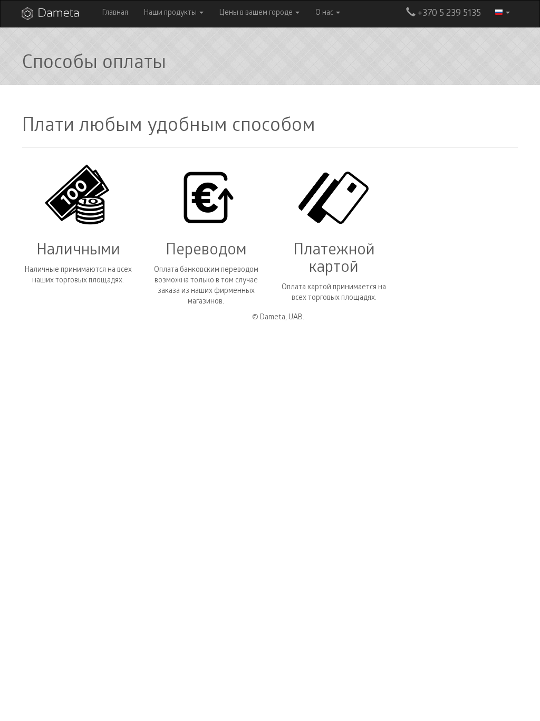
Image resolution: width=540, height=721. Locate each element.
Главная (115, 13)
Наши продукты (171, 13)
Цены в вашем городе (256, 13)
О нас (325, 13)
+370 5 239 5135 (448, 14)
